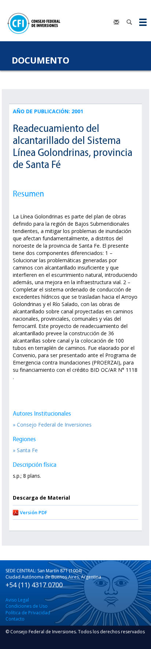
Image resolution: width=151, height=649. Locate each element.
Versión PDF (33, 512)
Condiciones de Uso (26, 606)
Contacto (15, 619)
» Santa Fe (25, 450)
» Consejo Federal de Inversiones (52, 424)
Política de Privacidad (27, 613)
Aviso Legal (17, 600)
